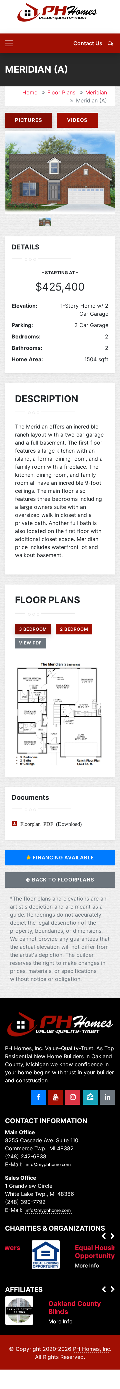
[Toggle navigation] (9, 43)
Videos (77, 120)
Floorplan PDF (36, 823)
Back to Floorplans (62, 879)
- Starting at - (60, 272)
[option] (60, 172)
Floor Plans (61, 92)
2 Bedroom (74, 629)
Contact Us (87, 43)
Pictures (28, 120)
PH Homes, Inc (91, 1348)
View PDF (30, 642)
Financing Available (62, 857)
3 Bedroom (33, 629)
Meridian (96, 92)
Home (29, 92)
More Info (74, 1265)
